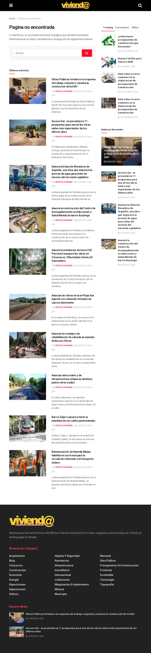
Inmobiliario (62, 570)
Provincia (106, 570)
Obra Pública (108, 560)
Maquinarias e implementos (72, 584)
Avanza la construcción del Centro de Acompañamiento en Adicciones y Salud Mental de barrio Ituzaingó (73, 212)
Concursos (16, 565)
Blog (12, 560)
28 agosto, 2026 (84, 137)
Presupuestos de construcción (119, 565)
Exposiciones (17, 584)
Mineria (59, 589)
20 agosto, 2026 (84, 467)
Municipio (61, 594)
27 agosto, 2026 (84, 182)
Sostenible (106, 574)
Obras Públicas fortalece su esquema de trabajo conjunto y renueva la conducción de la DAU (74, 83)
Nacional (105, 555)
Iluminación (62, 560)
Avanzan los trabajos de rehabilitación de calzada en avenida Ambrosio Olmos (73, 337)
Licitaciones (62, 579)
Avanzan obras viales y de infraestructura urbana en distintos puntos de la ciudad (72, 379)
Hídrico (13, 594)
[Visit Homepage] (75, 5)
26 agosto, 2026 (84, 220)
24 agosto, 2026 (84, 307)
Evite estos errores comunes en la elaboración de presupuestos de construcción (129, 81)
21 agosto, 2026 (84, 426)
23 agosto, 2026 (84, 345)
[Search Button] (140, 5)
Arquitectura (17, 555)
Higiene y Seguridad (67, 555)
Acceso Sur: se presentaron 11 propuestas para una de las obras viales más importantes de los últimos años (129, 182)
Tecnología (107, 579)
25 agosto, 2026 (84, 266)
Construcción (17, 570)
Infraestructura (64, 565)
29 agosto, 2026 (84, 91)
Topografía (107, 584)
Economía (15, 574)
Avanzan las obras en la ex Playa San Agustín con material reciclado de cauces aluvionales (73, 299)
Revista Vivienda (64, 91)
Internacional (63, 574)
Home (12, 18)
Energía (14, 579)
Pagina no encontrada (29, 18)
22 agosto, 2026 (84, 387)
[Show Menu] (11, 5)
